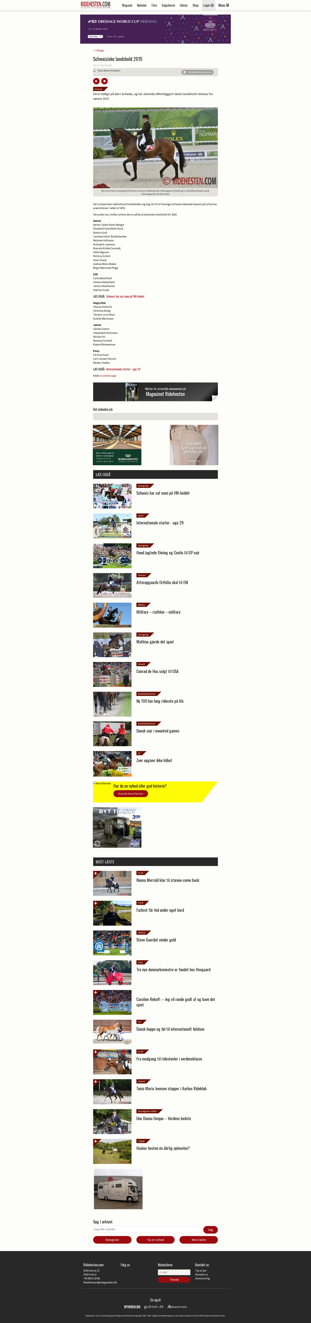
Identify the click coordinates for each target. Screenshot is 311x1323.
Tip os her (201, 1270)
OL (139, 753)
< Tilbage (98, 50)
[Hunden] (132, 1306)
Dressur (98, 89)
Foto (154, 5)
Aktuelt (141, 664)
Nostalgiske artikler (147, 1111)
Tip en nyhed (155, 1240)
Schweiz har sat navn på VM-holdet (125, 296)
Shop (196, 5)
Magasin (127, 5)
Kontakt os (201, 1274)
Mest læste (199, 1240)
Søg (210, 1230)
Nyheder (142, 5)
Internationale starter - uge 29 (123, 369)
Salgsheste (168, 5)
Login (207, 5)
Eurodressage (108, 375)
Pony (140, 962)
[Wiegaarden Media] (177, 1306)
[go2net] (154, 1306)
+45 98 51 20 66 (91, 1278)
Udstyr (184, 5)
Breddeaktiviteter (147, 693)
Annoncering (202, 1278)
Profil (140, 872)
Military (141, 604)
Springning (143, 485)
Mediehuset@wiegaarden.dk (100, 1282)
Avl (139, 1021)
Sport (141, 515)
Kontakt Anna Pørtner (130, 793)
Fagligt (141, 1141)
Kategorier (112, 1240)
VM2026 (141, 932)
